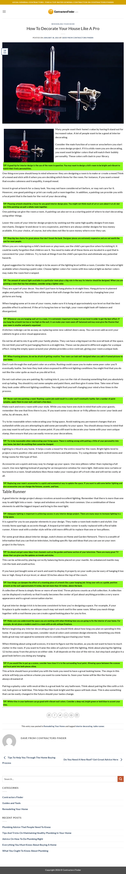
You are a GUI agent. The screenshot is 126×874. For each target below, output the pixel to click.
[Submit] (121, 779)
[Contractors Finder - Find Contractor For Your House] (63, 11)
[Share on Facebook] (54, 715)
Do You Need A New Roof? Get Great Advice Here (91, 759)
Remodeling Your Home (63, 24)
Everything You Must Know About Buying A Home (29, 844)
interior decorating (84, 726)
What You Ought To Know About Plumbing (25, 850)
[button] (4, 11)
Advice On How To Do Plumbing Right (22, 838)
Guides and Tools (11, 803)
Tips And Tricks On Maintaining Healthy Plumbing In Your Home (36, 832)
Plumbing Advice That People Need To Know (26, 827)
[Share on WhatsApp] (49, 715)
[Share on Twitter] (60, 715)
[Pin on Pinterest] (71, 715)
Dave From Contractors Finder (77, 38)
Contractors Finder (12, 797)
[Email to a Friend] (65, 715)
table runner (98, 726)
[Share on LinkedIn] (76, 715)
